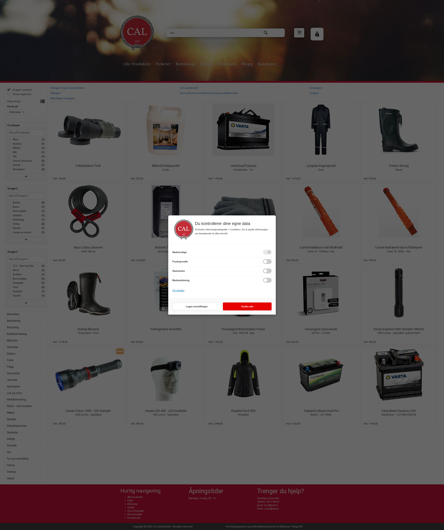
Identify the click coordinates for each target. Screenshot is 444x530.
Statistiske (178, 271)
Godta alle (247, 306)
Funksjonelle (180, 261)
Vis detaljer (178, 290)
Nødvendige (179, 252)
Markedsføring (181, 280)
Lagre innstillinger (197, 306)
